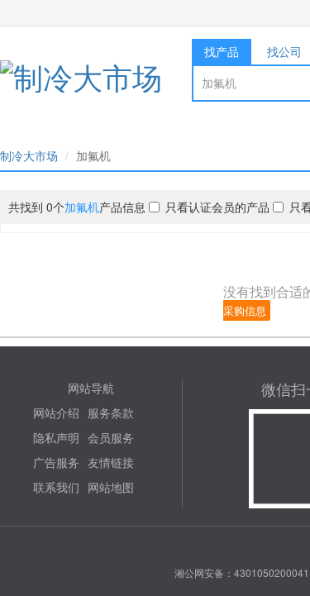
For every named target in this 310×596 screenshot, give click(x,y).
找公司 (284, 51)
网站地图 (111, 487)
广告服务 (56, 462)
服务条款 (111, 412)
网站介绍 (56, 412)
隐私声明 (56, 437)
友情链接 (111, 462)
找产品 (221, 51)
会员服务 (111, 437)
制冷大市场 (29, 155)
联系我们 (56, 487)
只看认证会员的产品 (217, 206)
